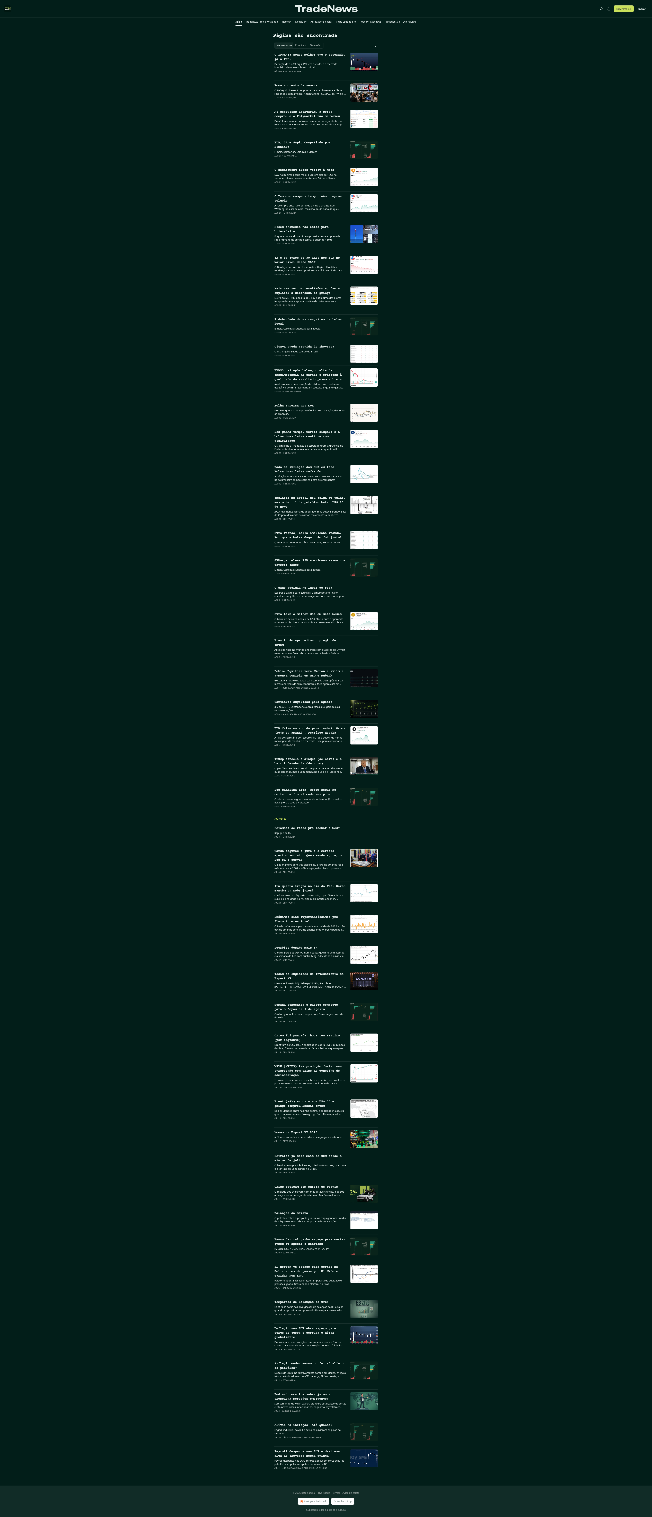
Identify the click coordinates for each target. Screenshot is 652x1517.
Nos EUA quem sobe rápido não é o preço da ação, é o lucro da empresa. (309, 412)
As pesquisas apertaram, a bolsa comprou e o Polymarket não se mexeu (307, 114)
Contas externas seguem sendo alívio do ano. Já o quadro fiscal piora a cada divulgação (307, 800)
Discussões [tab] (315, 45)
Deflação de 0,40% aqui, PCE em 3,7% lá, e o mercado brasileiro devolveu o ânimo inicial (305, 65)
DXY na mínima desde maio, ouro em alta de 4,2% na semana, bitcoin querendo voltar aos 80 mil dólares (305, 176)
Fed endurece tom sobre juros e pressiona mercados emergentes (302, 1397)
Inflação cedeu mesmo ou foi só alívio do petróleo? (308, 1366)
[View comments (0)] (299, 76)
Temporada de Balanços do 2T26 (301, 1302)
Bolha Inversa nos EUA (294, 406)
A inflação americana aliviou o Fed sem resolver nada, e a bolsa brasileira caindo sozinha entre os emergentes (307, 478)
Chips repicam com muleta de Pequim (306, 1187)
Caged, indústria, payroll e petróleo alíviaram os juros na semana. (307, 1431)
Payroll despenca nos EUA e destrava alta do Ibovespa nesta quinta (307, 1454)
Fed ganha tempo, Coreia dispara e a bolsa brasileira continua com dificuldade (307, 436)
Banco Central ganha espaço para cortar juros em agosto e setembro (309, 1242)
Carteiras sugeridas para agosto (303, 702)
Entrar (642, 9)
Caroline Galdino (292, 391)
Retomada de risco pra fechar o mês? (307, 828)
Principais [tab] (300, 45)
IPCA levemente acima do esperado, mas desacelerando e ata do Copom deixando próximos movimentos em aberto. (310, 513)
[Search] (601, 8)
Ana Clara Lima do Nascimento (299, 714)
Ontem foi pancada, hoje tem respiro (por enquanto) (307, 1038)
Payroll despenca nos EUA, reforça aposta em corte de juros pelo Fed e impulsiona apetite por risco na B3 (309, 1462)
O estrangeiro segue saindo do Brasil (296, 351)
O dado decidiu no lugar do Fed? (303, 588)
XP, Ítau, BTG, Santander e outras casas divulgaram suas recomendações (307, 708)
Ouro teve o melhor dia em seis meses (308, 614)
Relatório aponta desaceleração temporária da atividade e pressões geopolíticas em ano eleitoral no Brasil (308, 1282)
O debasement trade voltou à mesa (304, 170)
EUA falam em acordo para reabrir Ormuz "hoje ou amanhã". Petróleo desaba (309, 731)
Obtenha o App (343, 1501)
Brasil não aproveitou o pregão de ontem (305, 643)
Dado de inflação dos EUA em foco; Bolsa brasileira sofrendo (305, 469)
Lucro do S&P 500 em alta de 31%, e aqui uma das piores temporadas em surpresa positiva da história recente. (307, 299)
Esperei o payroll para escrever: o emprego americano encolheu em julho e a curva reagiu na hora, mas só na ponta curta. (310, 594)
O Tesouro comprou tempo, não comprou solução (308, 199)
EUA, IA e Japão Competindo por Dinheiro (302, 145)
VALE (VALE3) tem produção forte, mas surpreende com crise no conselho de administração (308, 1071)
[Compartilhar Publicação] (608, 8)
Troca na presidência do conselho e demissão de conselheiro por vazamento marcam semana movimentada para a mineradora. (309, 1081)
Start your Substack (315, 1501)
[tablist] (298, 45)
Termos (336, 1492)
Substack (311, 1509)
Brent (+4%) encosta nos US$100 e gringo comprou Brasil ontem (304, 1104)
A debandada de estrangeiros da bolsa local (308, 322)
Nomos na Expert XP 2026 (295, 1132)
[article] (326, 65)
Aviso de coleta (350, 1492)
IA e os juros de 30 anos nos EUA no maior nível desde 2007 (307, 260)
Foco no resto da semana (295, 85)
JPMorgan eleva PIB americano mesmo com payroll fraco (309, 563)
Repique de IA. (282, 833)
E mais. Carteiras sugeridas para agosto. (297, 328)
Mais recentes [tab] (284, 45)
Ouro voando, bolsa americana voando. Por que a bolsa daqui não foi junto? (308, 535)
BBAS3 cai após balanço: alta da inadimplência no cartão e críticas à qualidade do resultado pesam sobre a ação (308, 375)
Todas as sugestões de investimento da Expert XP (308, 976)
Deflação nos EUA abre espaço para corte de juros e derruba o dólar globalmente (305, 1333)
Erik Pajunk (295, 71)
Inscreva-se (623, 9)
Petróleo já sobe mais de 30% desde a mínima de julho (308, 1158)
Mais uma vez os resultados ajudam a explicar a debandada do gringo (307, 291)
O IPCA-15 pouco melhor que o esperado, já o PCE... (309, 57)
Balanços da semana (291, 1213)
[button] (238, 22)
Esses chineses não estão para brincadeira (301, 229)
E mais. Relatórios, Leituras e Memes (295, 151)
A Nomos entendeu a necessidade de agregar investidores (308, 1137)
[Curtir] (276, 76)
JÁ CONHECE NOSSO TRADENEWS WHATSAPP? (301, 1248)
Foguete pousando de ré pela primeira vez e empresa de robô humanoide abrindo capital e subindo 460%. (307, 238)
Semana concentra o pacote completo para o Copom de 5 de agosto (306, 1007)
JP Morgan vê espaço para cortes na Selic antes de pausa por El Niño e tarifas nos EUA (306, 1271)
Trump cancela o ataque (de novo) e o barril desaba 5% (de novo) (308, 761)
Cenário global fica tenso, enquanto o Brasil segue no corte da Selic (308, 1015)
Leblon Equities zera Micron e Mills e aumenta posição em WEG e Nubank (308, 674)
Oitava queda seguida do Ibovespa (304, 347)
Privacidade (323, 1492)
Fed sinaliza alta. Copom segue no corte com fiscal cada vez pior (305, 792)
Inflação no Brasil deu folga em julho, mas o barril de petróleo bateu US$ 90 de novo (309, 502)
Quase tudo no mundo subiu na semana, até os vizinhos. (307, 542)
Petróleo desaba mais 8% (295, 948)
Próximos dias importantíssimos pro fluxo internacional (306, 919)
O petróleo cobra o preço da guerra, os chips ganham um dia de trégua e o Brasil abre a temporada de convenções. (310, 1219)
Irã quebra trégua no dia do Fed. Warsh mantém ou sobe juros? (309, 888)
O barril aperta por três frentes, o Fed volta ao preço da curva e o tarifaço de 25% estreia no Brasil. (310, 1167)
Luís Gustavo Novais (292, 1437)
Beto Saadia (290, 156)
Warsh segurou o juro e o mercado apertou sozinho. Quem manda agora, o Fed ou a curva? (308, 855)
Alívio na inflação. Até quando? (303, 1425)
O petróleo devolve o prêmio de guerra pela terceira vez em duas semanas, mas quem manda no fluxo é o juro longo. (309, 770)
